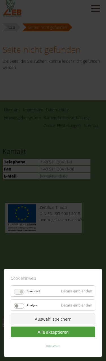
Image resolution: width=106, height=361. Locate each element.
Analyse (32, 305)
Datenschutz (53, 345)
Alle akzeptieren (53, 332)
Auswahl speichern (53, 319)
